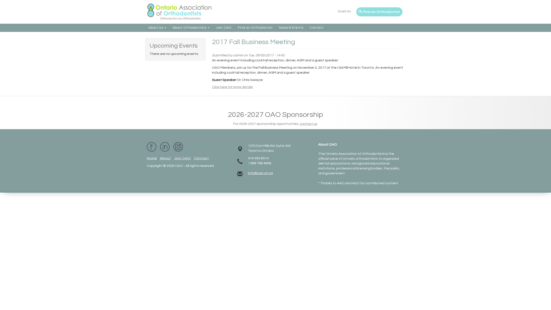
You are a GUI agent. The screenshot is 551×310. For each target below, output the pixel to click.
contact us (308, 124)
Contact (316, 27)
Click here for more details (232, 87)
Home (152, 158)
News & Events (291, 27)
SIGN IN (344, 11)
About (165, 158)
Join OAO (224, 27)
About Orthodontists (190, 27)
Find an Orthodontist (381, 12)
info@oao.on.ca (260, 173)
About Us (156, 27)
